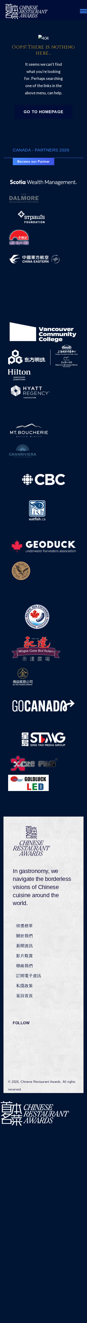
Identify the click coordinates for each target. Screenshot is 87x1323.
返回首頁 (24, 995)
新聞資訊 (24, 946)
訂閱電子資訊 (28, 975)
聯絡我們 (24, 965)
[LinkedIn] (22, 1045)
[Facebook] (22, 1035)
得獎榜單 (24, 926)
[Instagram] (22, 1054)
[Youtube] (22, 1064)
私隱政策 (24, 985)
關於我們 (24, 936)
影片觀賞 (24, 956)
